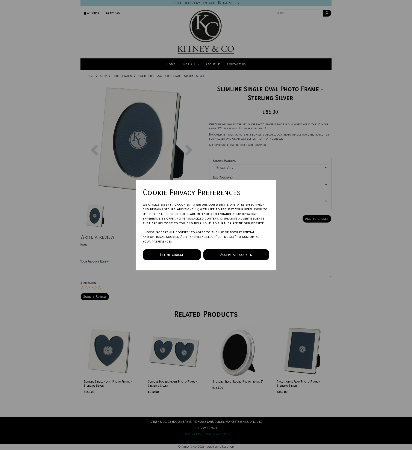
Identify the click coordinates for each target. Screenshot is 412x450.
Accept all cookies (236, 255)
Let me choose (172, 255)
